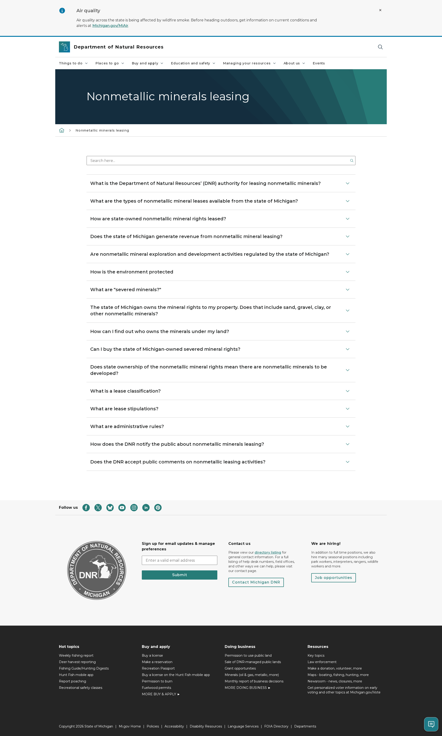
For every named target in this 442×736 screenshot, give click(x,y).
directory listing (268, 552)
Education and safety (190, 63)
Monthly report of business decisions (254, 681)
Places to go (107, 63)
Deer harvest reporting (77, 662)
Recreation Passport (158, 668)
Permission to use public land (248, 655)
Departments (305, 726)
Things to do (71, 63)
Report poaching (72, 681)
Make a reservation (157, 662)
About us (292, 63)
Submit (179, 575)
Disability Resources (206, 726)
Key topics (316, 655)
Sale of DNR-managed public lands (253, 662)
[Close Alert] (380, 10)
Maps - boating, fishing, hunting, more (338, 675)
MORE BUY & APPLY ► (161, 694)
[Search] (380, 47)
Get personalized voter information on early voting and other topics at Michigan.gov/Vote (344, 690)
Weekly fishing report (76, 655)
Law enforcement (322, 662)
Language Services (243, 726)
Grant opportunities (240, 668)
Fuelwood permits (156, 688)
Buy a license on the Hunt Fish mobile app (176, 675)
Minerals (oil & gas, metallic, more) (252, 675)
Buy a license (152, 655)
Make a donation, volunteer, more (335, 668)
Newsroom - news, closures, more (335, 681)
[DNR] (61, 130)
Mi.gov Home (130, 726)
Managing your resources (247, 63)
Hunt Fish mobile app (76, 675)
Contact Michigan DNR (256, 582)
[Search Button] (352, 160)
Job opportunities (333, 577)
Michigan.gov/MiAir (110, 25)
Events (319, 63)
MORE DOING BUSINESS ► (248, 688)
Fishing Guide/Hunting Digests (84, 668)
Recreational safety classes (80, 688)
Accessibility (174, 726)
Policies (153, 726)
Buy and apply (145, 63)
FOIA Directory (276, 726)
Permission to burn (157, 681)
